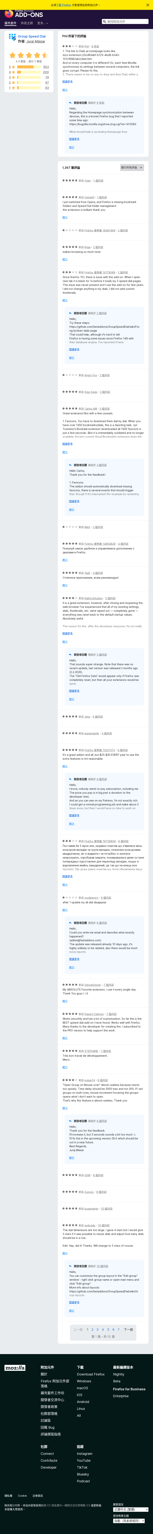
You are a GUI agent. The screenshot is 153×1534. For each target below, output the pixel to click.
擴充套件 (10, 23)
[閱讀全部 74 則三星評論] (29, 77)
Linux (81, 1409)
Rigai (87, 247)
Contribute (49, 1460)
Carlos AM (91, 408)
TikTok (82, 1467)
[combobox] (125, 21)
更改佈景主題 (121, 1515)
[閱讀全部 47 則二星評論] (29, 82)
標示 (65, 89)
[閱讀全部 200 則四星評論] (29, 72)
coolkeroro (91, 897)
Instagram (84, 1454)
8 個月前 (103, 1080)
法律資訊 (37, 1495)
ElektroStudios (94, 598)
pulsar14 (90, 1080)
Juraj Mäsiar (35, 41)
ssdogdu (90, 1225)
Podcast (83, 1481)
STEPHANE (91, 1051)
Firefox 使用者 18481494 (100, 230)
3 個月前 (105, 391)
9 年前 (95, 46)
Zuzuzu (89, 1191)
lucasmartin (91, 1208)
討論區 (46, 1420)
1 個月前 (98, 180)
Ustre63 (89, 197)
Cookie (22, 1495)
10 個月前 (107, 1208)
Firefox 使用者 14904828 (100, 543)
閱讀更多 (67, 81)
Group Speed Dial (32, 36)
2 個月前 (123, 230)
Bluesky (83, 1474)
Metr (87, 527)
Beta (116, 1381)
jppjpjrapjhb (92, 733)
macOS (82, 1388)
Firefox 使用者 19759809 (100, 841)
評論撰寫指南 (51, 1434)
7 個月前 (109, 984)
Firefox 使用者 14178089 (100, 272)
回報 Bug (47, 1427)
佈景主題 (27, 23)
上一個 (78, 1329)
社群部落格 (49, 1414)
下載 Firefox (63, 5)
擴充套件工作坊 (52, 1393)
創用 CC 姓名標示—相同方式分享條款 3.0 (65, 1505)
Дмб (87, 573)
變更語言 (118, 1504)
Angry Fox (91, 375)
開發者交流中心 (52, 1400)
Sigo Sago (91, 391)
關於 (44, 1374)
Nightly (118, 1374)
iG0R (87, 1175)
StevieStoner (93, 984)
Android (83, 1402)
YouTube (83, 1460)
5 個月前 (110, 598)
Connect (47, 1454)
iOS (79, 1395)
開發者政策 (49, 1407)
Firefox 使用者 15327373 (100, 750)
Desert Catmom (94, 1014)
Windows (84, 1381)
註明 (15, 1505)
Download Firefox (91, 1374)
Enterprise (121, 1396)
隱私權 (8, 1495)
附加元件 (47, 1367)
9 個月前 (101, 1191)
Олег (88, 180)
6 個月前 (123, 750)
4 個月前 (123, 543)
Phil (87, 46)
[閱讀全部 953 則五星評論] (29, 66)
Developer (49, 1467)
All (79, 1415)
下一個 (128, 1329)
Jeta (87, 716)
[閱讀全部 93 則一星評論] (29, 87)
